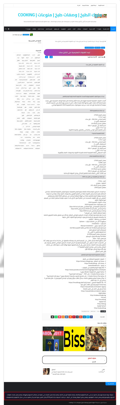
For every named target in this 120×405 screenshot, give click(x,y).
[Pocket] (59, 317)
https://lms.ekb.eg (74, 282)
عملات (28, 113)
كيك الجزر (28, 126)
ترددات (103, 48)
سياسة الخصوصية (85, 5)
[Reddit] (70, 317)
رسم (23, 99)
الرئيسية (113, 29)
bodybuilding (28, 137)
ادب (32, 58)
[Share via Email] (52, 317)
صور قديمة (19, 107)
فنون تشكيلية (37, 118)
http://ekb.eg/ (101, 303)
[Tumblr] (77, 317)
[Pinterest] (74, 317)
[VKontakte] (66, 317)
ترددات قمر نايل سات (89, 48)
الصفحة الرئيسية (101, 5)
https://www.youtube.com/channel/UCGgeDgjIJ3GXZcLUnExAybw (85, 269)
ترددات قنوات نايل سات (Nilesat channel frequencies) (53, 343)
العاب (74, 29)
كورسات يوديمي (36, 126)
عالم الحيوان (20, 110)
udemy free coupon (19, 146)
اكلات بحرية (21, 63)
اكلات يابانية (21, 71)
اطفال (18, 60)
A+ (51, 57)
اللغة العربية (29, 82)
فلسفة (23, 113)
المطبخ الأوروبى (20, 82)
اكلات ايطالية (29, 63)
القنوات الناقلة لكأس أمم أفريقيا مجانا (74, 343)
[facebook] (91, 317)
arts (34, 137)
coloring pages (36, 140)
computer (28, 140)
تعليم (38, 93)
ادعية (27, 58)
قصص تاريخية (37, 121)
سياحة (23, 102)
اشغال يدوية (25, 60)
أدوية (22, 58)
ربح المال (28, 99)
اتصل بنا (78, 5)
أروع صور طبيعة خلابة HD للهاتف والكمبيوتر (19, 35)
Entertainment (23, 143)
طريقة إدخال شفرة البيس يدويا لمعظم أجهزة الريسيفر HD (96, 346)
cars (22, 137)
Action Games (18, 135)
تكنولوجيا (63, 29)
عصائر (39, 113)
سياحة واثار (17, 102)
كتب (30, 124)
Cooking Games (36, 143)
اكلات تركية (37, 66)
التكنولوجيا (29, 74)
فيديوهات (29, 118)
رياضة (18, 99)
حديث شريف (18, 93)
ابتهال (38, 55)
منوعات (28, 29)
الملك (25, 85)
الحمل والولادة (31, 77)
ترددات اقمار (41, 29)
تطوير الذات (18, 91)
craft (29, 143)
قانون (23, 118)
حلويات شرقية (31, 96)
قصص (69, 29)
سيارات (38, 104)
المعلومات (30, 85)
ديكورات (38, 99)
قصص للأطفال (28, 121)
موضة (21, 132)
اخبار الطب (18, 55)
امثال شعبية (18, 85)
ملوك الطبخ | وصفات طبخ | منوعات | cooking (60, 15)
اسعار (38, 60)
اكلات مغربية (37, 71)
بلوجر (34, 88)
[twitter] (88, 317)
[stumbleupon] (80, 317)
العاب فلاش (32, 80)
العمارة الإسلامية (23, 80)
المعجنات (85, 29)
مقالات (34, 29)
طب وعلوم (56, 29)
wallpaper (37, 148)
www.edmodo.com (94, 265)
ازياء (18, 58)
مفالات (38, 132)
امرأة (39, 88)
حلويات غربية (23, 96)
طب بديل (38, 110)
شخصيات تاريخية (31, 104)
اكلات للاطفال (22, 69)
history (33, 146)
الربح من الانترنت (22, 77)
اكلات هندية (29, 71)
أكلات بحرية (92, 29)
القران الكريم (37, 82)
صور (25, 107)
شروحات (23, 104)
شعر (18, 104)
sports (27, 146)
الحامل (38, 77)
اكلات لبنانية (29, 69)
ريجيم (38, 102)
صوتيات (30, 107)
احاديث (33, 55)
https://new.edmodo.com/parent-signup (93, 291)
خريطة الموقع (93, 5)
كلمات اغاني (24, 124)
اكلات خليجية (30, 66)
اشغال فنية (32, 60)
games (38, 146)
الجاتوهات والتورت (21, 74)
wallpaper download (28, 148)
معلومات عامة (18, 129)
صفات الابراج (37, 107)
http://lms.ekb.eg (100, 299)
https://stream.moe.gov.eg (84, 261)
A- (46, 57)
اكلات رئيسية (106, 29)
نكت (30, 135)
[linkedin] (84, 317)
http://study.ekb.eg (100, 308)
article (38, 137)
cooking (22, 140)
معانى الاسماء (36, 129)
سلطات (79, 29)
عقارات (33, 113)
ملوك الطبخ (101, 57)
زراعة (34, 102)
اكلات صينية (37, 69)
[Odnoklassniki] (63, 317)
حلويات (99, 29)
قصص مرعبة (20, 121)
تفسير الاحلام (49, 29)
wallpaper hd (18, 148)
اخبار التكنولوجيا (33, 34)
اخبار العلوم (37, 58)
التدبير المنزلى (37, 74)
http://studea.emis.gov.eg (98, 295)
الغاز (16, 80)
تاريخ (30, 88)
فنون (23, 115)
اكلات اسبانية (37, 63)
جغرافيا (25, 93)
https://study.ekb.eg (90, 263)
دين (33, 99)
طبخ (26, 110)
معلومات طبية (27, 129)
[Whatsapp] (56, 317)
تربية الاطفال (24, 88)
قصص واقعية (37, 124)
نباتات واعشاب (37, 135)
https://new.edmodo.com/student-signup (93, 286)
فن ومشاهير (37, 115)
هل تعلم (25, 135)
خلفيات (16, 96)
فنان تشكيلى (29, 115)
